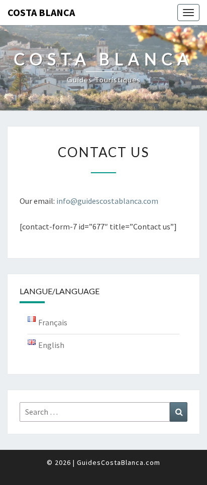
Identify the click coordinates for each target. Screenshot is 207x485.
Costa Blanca (41, 12)
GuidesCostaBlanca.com (118, 462)
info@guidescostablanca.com (107, 201)
